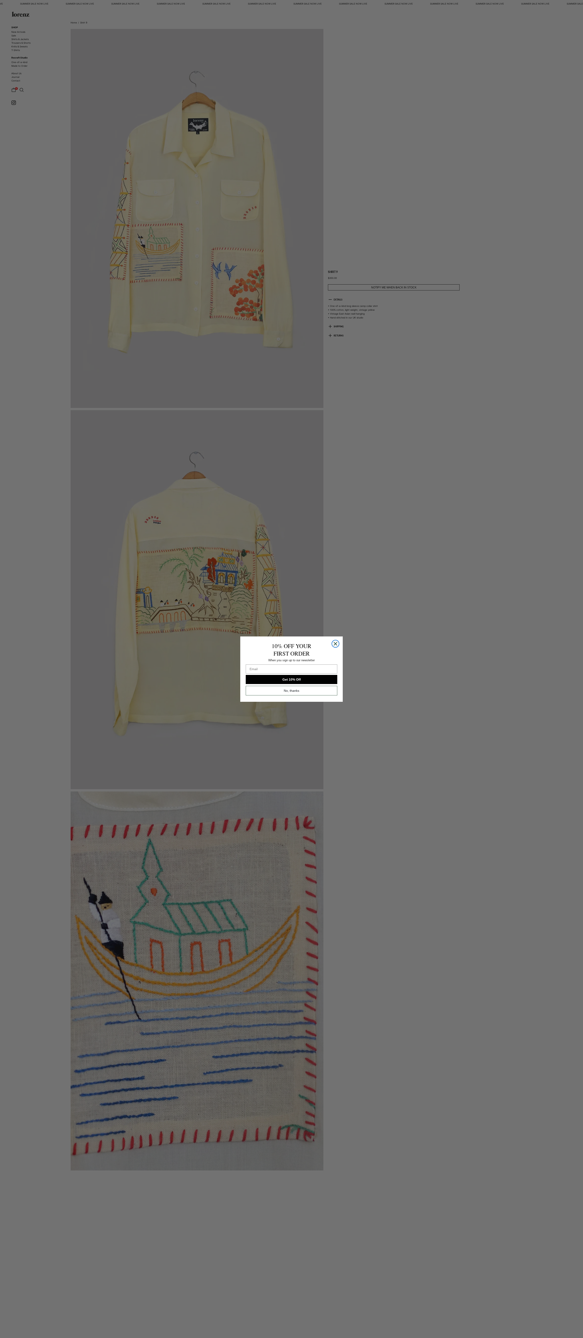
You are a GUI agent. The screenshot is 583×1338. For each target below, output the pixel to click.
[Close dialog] (335, 643)
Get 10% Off (291, 679)
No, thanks (291, 690)
